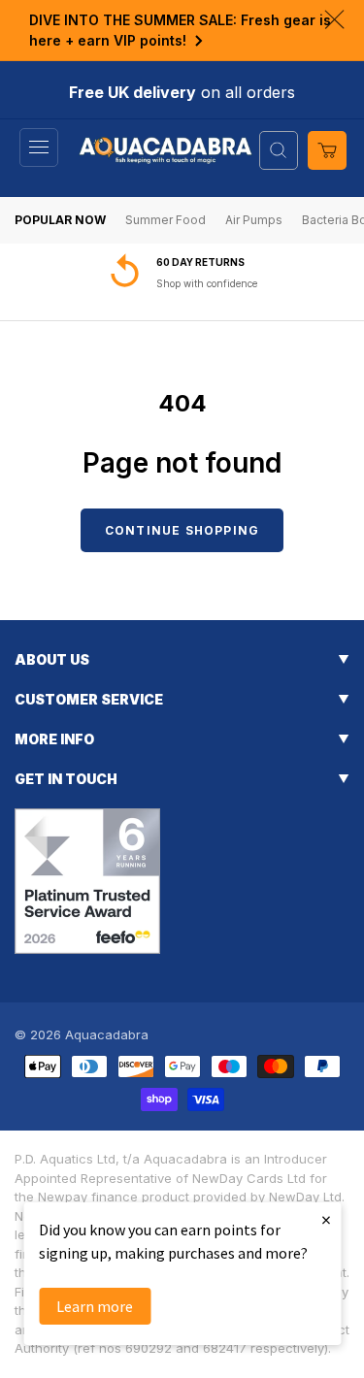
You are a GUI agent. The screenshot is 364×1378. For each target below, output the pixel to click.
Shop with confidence (206, 283)
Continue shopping (182, 530)
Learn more (94, 1306)
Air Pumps (253, 220)
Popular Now (60, 220)
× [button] (326, 1219)
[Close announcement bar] (334, 19)
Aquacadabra (107, 1034)
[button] (39, 147)
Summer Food (165, 220)
